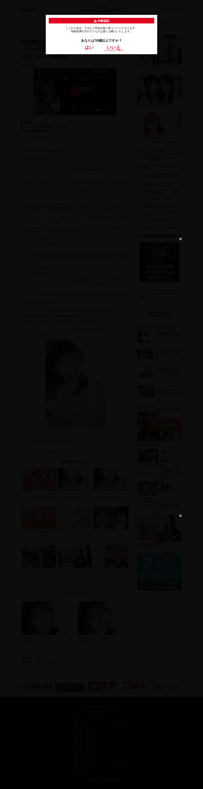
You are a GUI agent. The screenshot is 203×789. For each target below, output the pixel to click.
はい (89, 47)
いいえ (114, 48)
